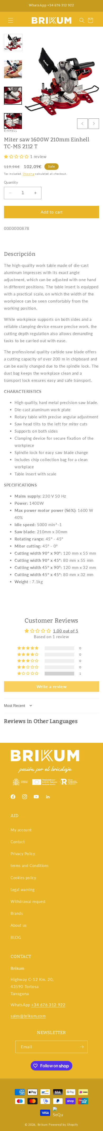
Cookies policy (23, 877)
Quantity (11, 182)
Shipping (28, 173)
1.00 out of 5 (65, 630)
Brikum (43, 1124)
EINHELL (10, 130)
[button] (10, 20)
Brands (17, 913)
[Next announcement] (93, 6)
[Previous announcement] (10, 6)
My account (21, 830)
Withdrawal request (28, 901)
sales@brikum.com (28, 1015)
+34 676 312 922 (48, 1004)
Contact (18, 842)
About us (19, 925)
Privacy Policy (23, 853)
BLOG (16, 937)
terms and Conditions (30, 865)
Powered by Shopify (63, 1124)
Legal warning (23, 889)
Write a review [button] (51, 686)
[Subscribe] (81, 1047)
